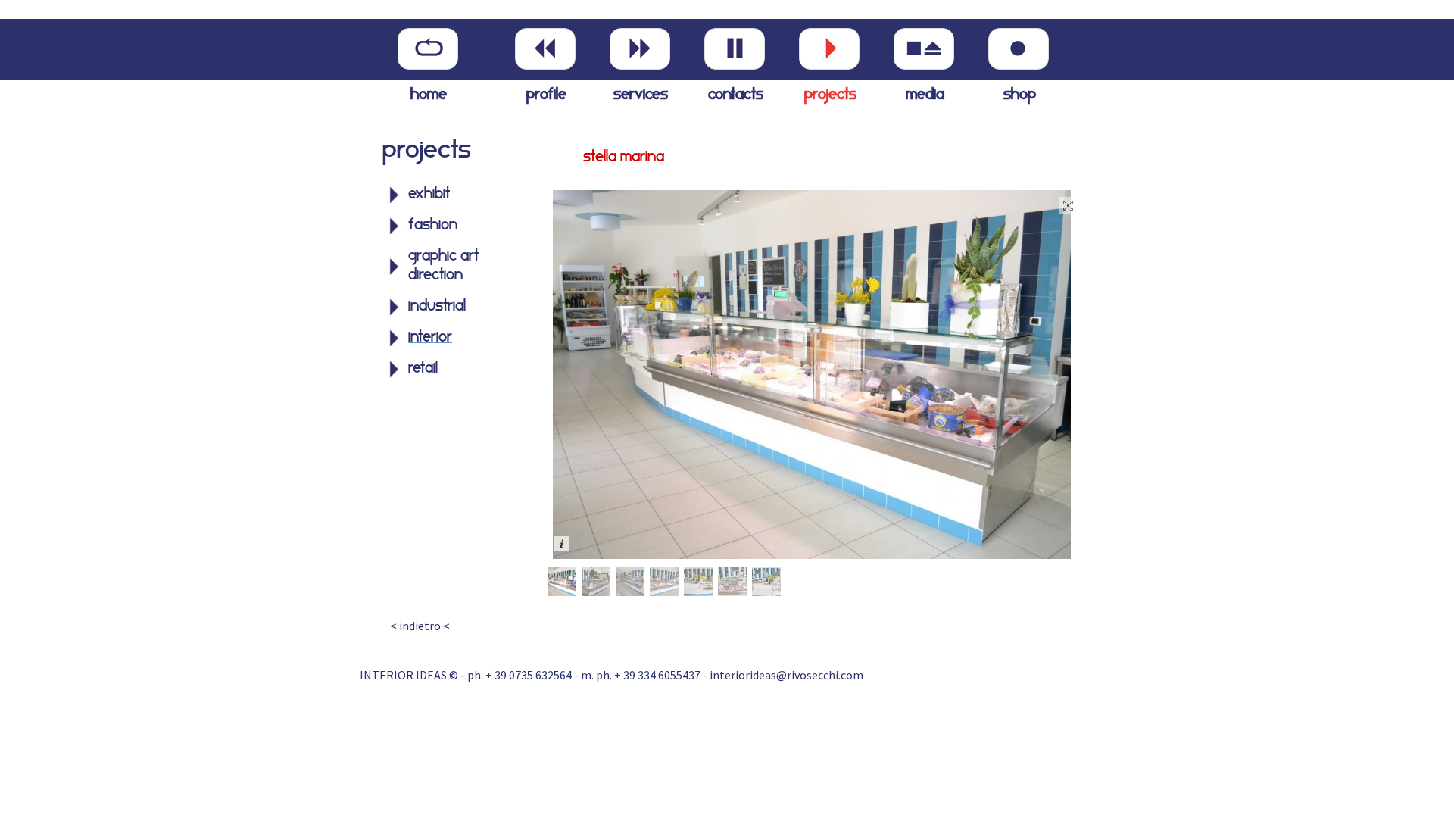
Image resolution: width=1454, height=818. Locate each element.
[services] (640, 49)
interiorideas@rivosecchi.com (786, 674)
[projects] (829, 49)
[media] (924, 49)
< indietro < (420, 625)
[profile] (545, 49)
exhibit (429, 194)
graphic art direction (443, 266)
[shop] (1018, 49)
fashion (432, 226)
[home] (428, 49)
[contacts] (734, 49)
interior (430, 338)
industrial (437, 307)
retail (423, 369)
